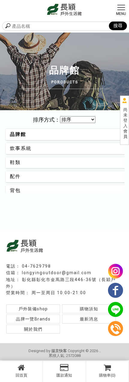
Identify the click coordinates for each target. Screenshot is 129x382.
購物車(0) (107, 375)
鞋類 (15, 162)
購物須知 (89, 308)
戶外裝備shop (33, 308)
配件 (15, 176)
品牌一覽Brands (33, 319)
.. (100, 351)
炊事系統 (21, 148)
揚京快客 (59, 351)
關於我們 (33, 329)
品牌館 (18, 134)
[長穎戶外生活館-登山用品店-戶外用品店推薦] (64, 9)
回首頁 (21, 375)
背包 (15, 190)
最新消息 (89, 319)
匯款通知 (64, 375)
